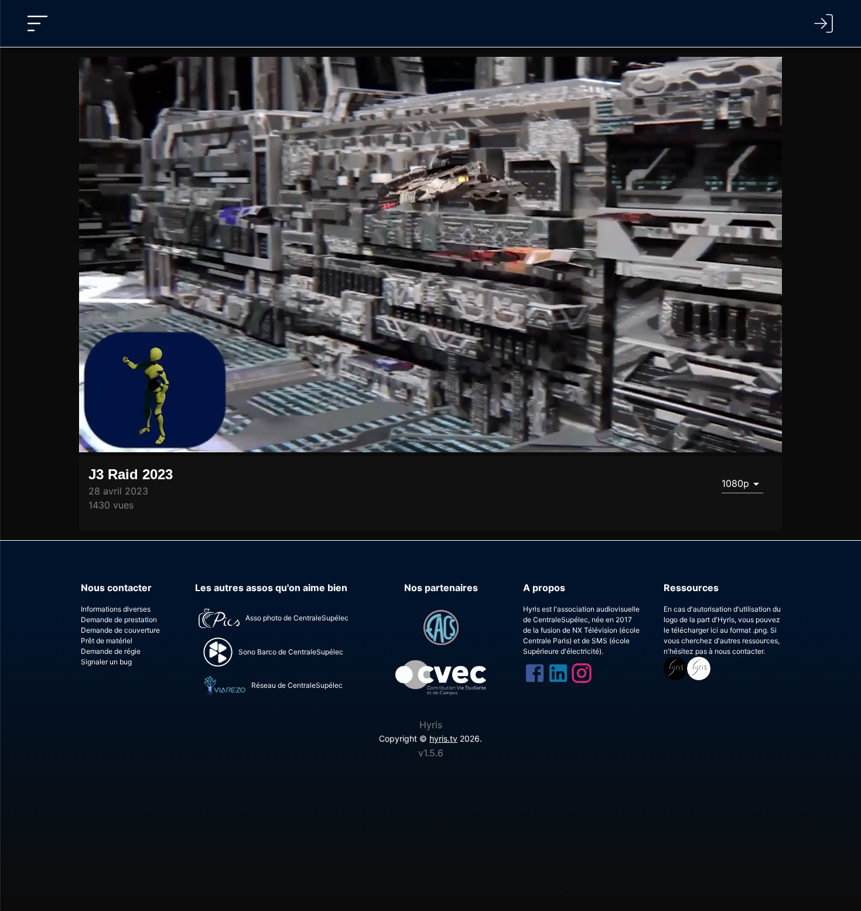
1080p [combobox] (735, 483)
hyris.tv (443, 738)
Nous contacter (116, 587)
